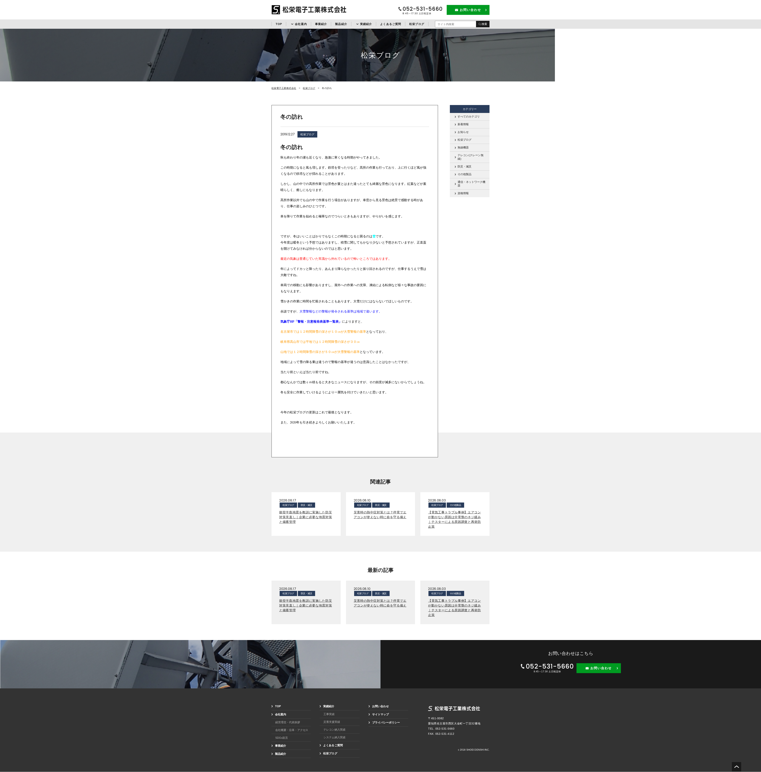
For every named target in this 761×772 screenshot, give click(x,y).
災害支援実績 (331, 721)
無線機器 (463, 147)
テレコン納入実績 (334, 729)
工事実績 (328, 714)
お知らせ (463, 132)
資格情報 (463, 193)
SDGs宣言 (281, 737)
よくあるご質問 (390, 24)
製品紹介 (341, 24)
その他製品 (464, 174)
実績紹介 (366, 24)
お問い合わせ (380, 706)
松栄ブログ (416, 24)
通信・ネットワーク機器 (471, 183)
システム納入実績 (334, 737)
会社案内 (301, 24)
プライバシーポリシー (386, 722)
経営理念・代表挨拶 (287, 722)
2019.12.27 (287, 134)
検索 (484, 24)
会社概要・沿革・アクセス (291, 730)
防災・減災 (464, 166)
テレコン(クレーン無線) (471, 157)
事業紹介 (321, 24)
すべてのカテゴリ (469, 116)
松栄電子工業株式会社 (284, 88)
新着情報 (463, 124)
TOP (279, 24)
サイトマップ (380, 714)
